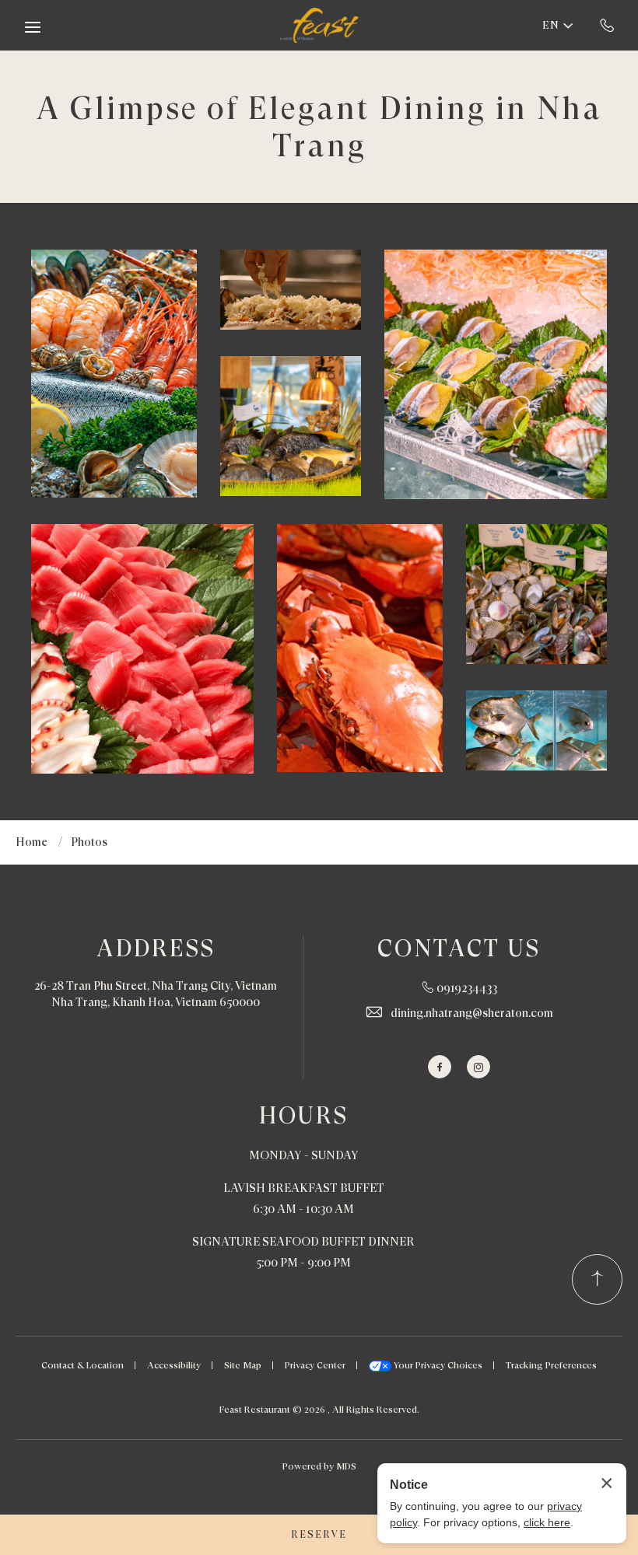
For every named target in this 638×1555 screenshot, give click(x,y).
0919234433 (607, 25)
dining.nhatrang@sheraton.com (472, 1013)
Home (31, 842)
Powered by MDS (319, 1466)
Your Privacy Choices (436, 1365)
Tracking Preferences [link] (551, 1365)
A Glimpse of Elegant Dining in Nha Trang (319, 126)
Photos (89, 842)
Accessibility (174, 1365)
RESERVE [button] (319, 1534)
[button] (114, 374)
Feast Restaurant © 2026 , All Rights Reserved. (319, 1409)
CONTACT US (459, 948)
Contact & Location (82, 1365)
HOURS (304, 1115)
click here (547, 1522)
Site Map (242, 1365)
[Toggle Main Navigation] (32, 27)
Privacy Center (315, 1365)
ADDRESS (156, 948)
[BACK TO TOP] (597, 1279)
